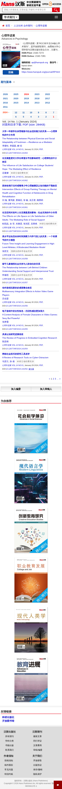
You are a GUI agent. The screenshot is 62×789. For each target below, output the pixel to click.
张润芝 (26, 223)
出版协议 (37, 765)
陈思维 (5, 341)
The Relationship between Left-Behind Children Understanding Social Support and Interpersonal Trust (28, 267)
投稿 (10, 72)
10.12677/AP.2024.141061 (17, 207)
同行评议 (37, 741)
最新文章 (37, 736)
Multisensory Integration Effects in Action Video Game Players (27, 291)
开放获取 (37, 760)
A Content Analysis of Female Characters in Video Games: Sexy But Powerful (30, 314)
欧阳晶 (5, 223)
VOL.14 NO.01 (18, 149)
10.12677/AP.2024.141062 (17, 180)
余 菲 (12, 223)
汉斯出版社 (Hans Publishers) (35, 781)
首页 (8, 25)
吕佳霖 (5, 298)
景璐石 (19, 200)
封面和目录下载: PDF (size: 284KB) (23, 124)
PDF (41, 149)
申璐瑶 (5, 275)
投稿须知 (9, 760)
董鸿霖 (11, 200)
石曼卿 (5, 173)
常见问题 (9, 769)
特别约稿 (9, 774)
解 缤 (19, 146)
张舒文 (5, 251)
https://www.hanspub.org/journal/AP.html (41, 72)
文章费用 (37, 745)
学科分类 (9, 741)
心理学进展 (41, 25)
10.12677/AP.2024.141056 (17, 306)
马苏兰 (5, 361)
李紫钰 (5, 146)
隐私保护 (37, 774)
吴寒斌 (34, 223)
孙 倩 (12, 361)
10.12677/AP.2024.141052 (17, 369)
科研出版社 (8, 717)
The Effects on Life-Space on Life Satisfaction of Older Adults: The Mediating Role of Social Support (29, 216)
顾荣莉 (40, 200)
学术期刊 (10, 17)
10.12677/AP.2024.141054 (17, 349)
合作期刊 (28, 25)
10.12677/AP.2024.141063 (17, 153)
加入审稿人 (46, 389)
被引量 (31, 369)
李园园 (13, 146)
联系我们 (9, 750)
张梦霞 (5, 322)
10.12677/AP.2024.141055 (17, 329)
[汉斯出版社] (13, 3)
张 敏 (25, 200)
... (58, 379)
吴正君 (32, 200)
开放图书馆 (8, 721)
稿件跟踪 (9, 765)
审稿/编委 (37, 750)
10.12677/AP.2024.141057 (17, 283)
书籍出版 (9, 745)
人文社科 (18, 25)
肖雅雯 (19, 223)
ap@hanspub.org (39, 62)
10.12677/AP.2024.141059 (17, 231)
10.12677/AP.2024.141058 (17, 259)
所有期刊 (9, 736)
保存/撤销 (37, 769)
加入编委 (16, 389)
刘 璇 (4, 200)
